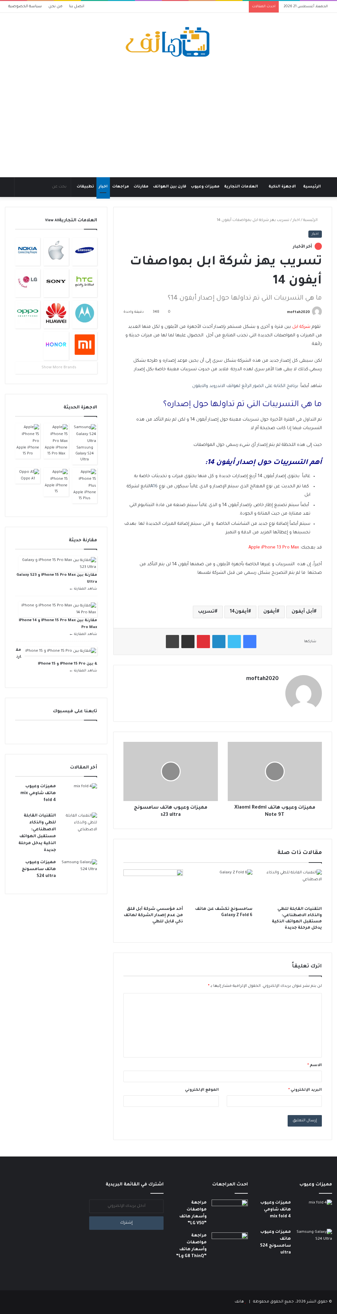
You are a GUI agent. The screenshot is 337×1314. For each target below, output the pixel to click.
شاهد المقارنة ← (83, 589)
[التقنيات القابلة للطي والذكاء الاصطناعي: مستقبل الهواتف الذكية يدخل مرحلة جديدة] (292, 886)
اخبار (103, 187)
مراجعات (120, 187)
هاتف (239, 1302)
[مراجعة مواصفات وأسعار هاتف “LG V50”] (230, 1212)
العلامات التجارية (241, 187)
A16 (154, 486)
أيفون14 (239, 612)
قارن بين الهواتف (169, 187)
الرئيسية (312, 187)
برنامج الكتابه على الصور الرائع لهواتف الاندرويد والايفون (245, 386)
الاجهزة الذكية (282, 187)
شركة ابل (301, 327)
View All (52, 221)
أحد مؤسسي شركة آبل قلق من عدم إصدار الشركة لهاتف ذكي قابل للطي (153, 915)
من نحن (55, 7)
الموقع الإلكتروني (202, 1090)
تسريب (206, 612)
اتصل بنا (76, 7)
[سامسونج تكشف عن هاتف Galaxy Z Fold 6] (222, 886)
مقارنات (141, 187)
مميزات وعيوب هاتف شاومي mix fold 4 (38, 793)
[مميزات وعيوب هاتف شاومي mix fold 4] (79, 795)
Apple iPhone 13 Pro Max (273, 547)
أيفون (269, 612)
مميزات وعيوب (205, 187)
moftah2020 (298, 312)
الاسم (314, 1065)
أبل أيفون (303, 612)
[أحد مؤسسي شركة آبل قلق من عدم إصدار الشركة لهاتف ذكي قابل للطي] (153, 886)
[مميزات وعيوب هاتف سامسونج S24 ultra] (79, 871)
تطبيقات (85, 187)
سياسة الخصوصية (25, 7)
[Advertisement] (168, 118)
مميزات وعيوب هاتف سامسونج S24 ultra (39, 869)
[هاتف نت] (169, 42)
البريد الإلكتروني (305, 1090)
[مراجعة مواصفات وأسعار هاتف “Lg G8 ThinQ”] (230, 1244)
